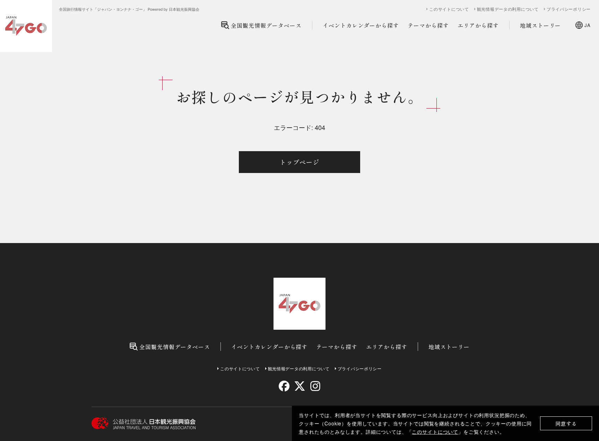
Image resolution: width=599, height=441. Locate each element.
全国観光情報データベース (266, 25)
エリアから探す (478, 25)
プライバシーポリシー (569, 9)
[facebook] (284, 386)
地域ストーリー (540, 25)
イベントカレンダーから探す (361, 25)
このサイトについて (435, 431)
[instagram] (315, 386)
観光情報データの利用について (508, 9)
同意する (566, 423)
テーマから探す (428, 25)
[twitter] (300, 386)
